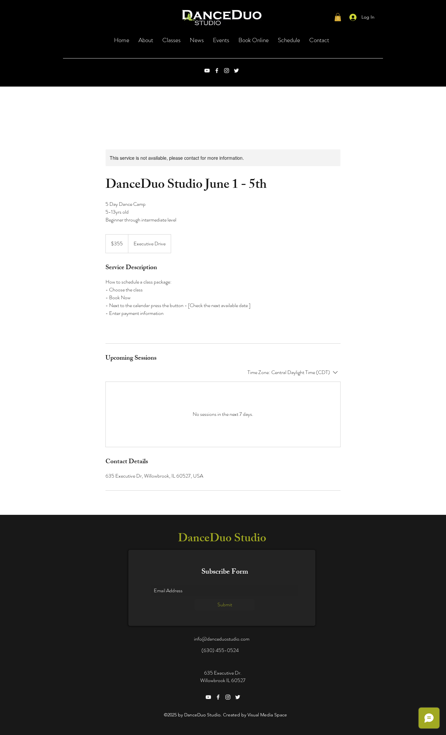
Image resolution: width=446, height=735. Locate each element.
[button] (337, 17)
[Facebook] (217, 70)
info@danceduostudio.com (221, 639)
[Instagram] (226, 70)
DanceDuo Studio (222, 539)
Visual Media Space (267, 715)
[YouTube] (207, 70)
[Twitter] (236, 70)
